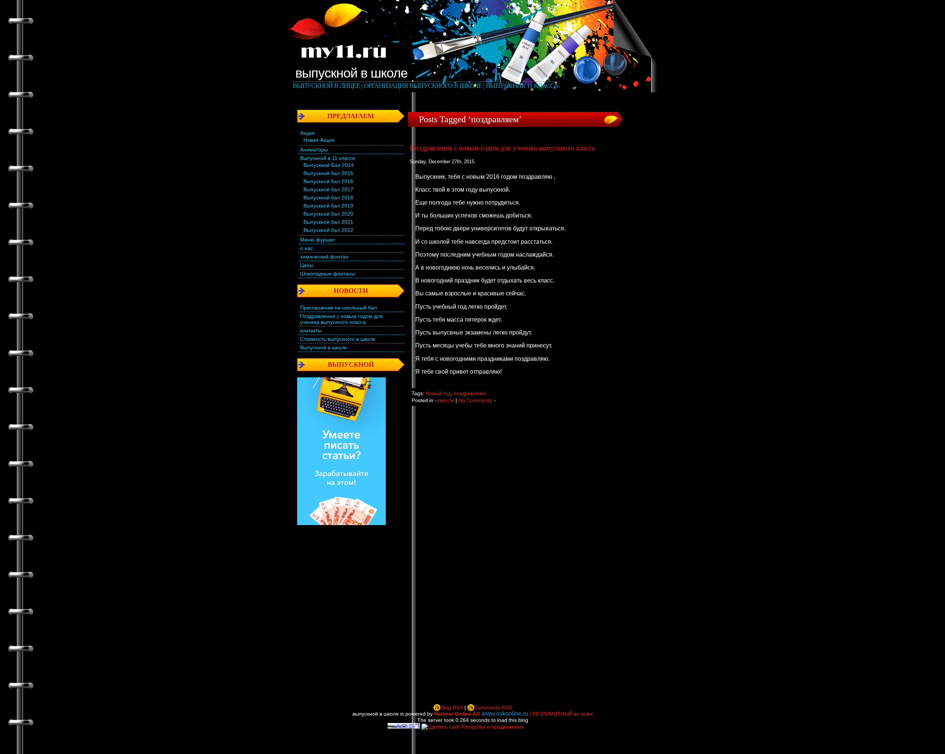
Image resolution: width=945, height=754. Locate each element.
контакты (311, 330)
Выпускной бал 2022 (328, 230)
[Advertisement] (349, 610)
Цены (306, 265)
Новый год (438, 393)
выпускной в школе (351, 72)
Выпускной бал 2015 (328, 173)
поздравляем (470, 393)
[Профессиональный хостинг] (404, 727)
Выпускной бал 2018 (328, 198)
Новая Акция (318, 140)
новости (444, 400)
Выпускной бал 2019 (328, 206)
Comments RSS (493, 707)
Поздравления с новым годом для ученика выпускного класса (341, 319)
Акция (307, 133)
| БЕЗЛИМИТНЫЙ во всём (513, 714)
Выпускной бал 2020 (328, 214)
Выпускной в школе (323, 347)
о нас (306, 248)
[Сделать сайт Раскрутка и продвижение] (473, 727)
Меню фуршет (317, 240)
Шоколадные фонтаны (327, 274)
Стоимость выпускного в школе (337, 339)
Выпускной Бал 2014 (328, 165)
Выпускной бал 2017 (328, 189)
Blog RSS (452, 707)
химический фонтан (324, 257)
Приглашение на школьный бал (338, 308)
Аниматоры (314, 149)
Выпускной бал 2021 (328, 222)
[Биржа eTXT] (341, 523)
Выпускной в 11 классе (327, 158)
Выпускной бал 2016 (328, 181)
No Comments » (477, 400)
